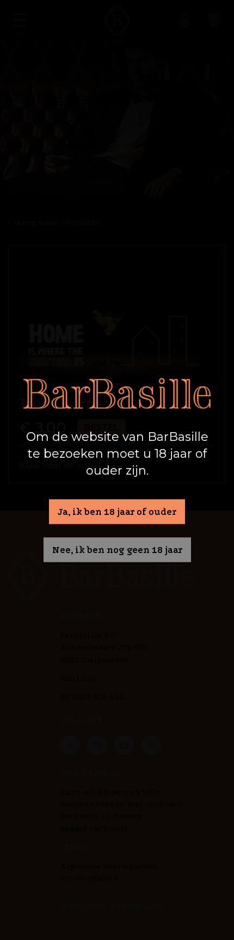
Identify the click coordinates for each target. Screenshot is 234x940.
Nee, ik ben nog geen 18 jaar (117, 550)
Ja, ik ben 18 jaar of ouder (117, 511)
